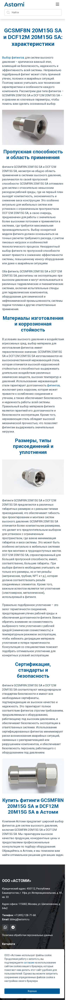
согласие (29, 962)
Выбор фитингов (13, 57)
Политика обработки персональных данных (27, 935)
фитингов (53, 385)
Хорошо (32, 991)
